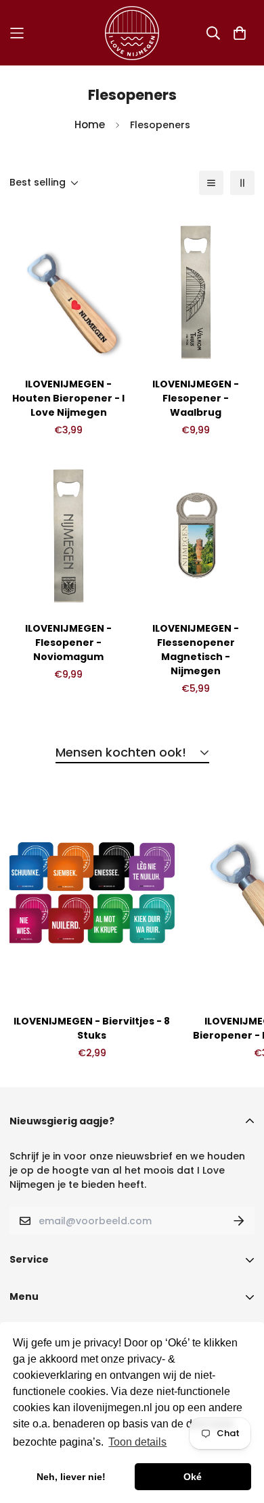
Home (89, 124)
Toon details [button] (137, 1442)
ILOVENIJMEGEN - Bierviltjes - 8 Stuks (92, 1028)
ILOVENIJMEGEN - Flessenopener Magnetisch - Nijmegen (195, 650)
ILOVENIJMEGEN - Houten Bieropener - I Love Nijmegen (68, 398)
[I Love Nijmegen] (132, 32)
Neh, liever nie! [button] (71, 1476)
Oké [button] (192, 1476)
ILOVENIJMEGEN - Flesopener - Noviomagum (68, 642)
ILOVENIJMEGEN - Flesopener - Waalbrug (195, 398)
